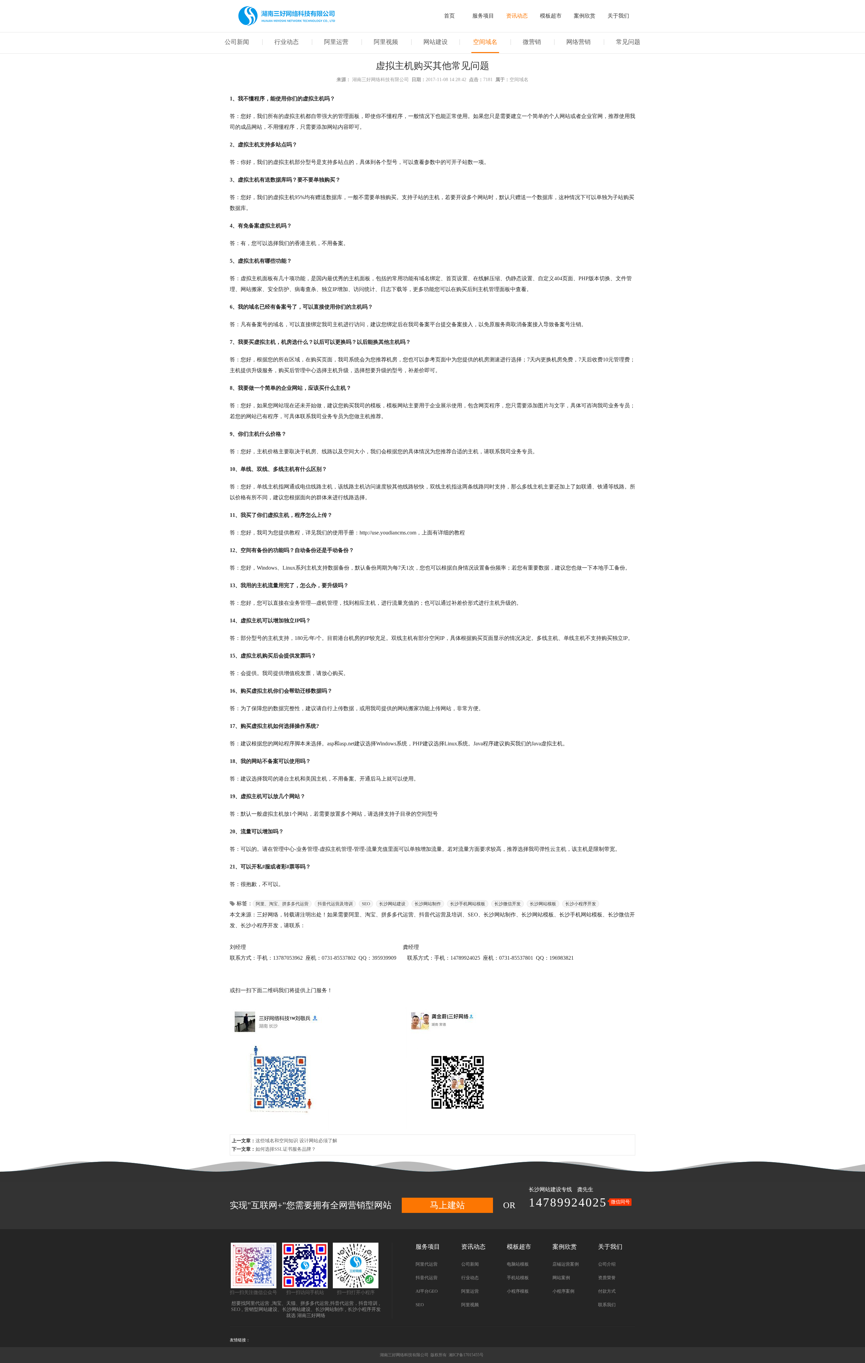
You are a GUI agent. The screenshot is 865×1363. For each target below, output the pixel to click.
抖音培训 (368, 1303)
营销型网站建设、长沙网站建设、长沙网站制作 (294, 1309)
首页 (449, 16)
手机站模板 (518, 1277)
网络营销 (578, 42)
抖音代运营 (342, 1303)
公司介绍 (607, 1264)
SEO (235, 1309)
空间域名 (485, 42)
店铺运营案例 (565, 1264)
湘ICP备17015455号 (466, 1355)
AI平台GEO (427, 1291)
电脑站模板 (518, 1264)
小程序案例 (563, 1291)
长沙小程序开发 (364, 1309)
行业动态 (286, 42)
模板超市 (551, 16)
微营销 (532, 42)
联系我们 (607, 1304)
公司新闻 (237, 42)
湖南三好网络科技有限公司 (380, 79)
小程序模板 (518, 1291)
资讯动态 (517, 16)
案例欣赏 (584, 16)
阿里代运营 (257, 1303)
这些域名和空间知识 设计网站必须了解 (296, 1140)
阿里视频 (386, 42)
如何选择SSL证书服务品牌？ (285, 1149)
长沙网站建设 (545, 1189)
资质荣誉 (607, 1277)
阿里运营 (336, 42)
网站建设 (435, 42)
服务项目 (483, 16)
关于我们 (618, 16)
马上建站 (447, 1205)
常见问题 (628, 42)
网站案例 (561, 1277)
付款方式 (607, 1291)
